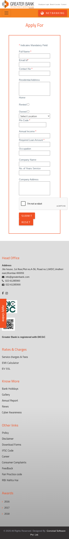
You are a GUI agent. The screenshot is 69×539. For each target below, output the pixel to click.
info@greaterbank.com (18, 277)
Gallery (6, 395)
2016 (6, 501)
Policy (5, 433)
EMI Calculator (10, 363)
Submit (27, 216)
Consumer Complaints (14, 462)
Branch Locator (55, 4)
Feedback (7, 468)
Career (5, 456)
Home (22, 97)
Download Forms (11, 445)
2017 (6, 507)
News (5, 406)
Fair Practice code (12, 474)
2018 (6, 513)
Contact (63, 4)
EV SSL (6, 368)
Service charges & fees (15, 357)
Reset (26, 222)
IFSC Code (7, 450)
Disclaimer (7, 439)
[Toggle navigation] (6, 13)
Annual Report (10, 400)
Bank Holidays (10, 389)
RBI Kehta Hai (10, 480)
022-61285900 (12, 280)
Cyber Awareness (12, 412)
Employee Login (44, 4)
